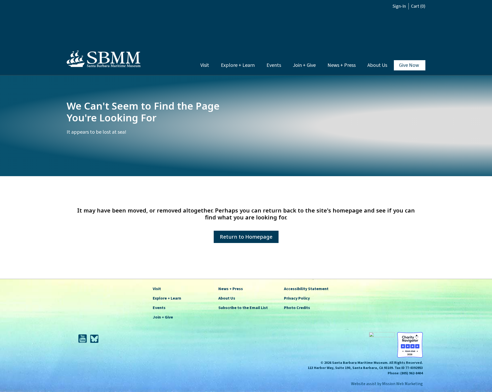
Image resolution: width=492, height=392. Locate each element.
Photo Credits (297, 308)
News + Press (341, 65)
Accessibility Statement (306, 289)
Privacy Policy (297, 298)
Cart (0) (418, 6)
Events (273, 65)
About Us (377, 65)
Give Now (409, 65)
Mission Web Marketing (402, 384)
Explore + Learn (238, 65)
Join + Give (304, 65)
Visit (204, 65)
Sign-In (399, 6)
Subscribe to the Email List (243, 308)
